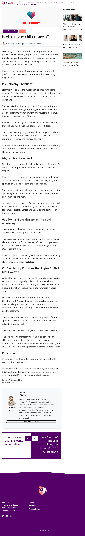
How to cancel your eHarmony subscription (14, 441)
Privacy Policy (34, 509)
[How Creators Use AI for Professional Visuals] (72, 39)
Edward (17, 44)
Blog (72, 2)
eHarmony (22, 31)
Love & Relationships (10, 31)
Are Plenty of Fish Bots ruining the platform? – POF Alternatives (48, 445)
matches (29, 261)
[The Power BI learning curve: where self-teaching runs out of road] (72, 19)
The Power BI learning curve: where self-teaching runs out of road (72, 27)
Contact (33, 4)
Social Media (41, 2)
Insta (11, 411)
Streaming (53, 2)
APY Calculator (22, 4)
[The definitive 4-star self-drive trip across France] (72, 57)
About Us (32, 506)
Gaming (30, 2)
